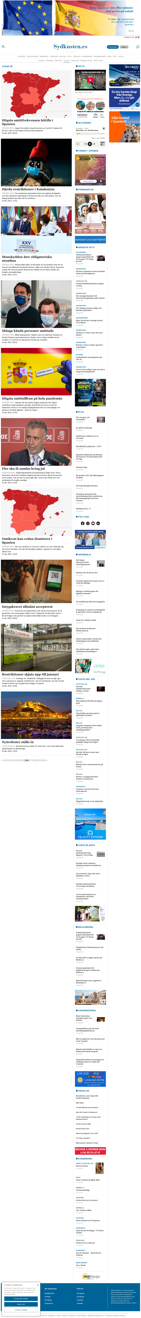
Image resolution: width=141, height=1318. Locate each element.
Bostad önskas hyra (83, 1128)
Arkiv (109, 56)
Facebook (80, 1297)
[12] (9, 760)
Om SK (120, 56)
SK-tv (69, 56)
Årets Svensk (98, 60)
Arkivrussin (58, 60)
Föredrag (48, 1300)
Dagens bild (75, 60)
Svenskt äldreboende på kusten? (87, 1107)
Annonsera (49, 1303)
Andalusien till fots (86, 60)
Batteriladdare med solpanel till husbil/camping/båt (87, 1097)
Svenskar (54, 56)
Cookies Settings (21, 1310)
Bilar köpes (80, 1102)
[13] (14, 760)
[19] (39, 760)
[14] (18, 760)
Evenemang (87, 56)
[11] (5, 760)
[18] (35, 760)
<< (2, 760)
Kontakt (47, 1297)
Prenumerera (112, 47)
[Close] (38, 1285)
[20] (44, 760)
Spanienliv (43, 56)
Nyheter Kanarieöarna (115, 1315)
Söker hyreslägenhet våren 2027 (87, 1133)
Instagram (80, 1293)
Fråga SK (77, 56)
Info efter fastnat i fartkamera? (87, 1112)
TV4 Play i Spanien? (83, 1138)
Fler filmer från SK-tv (84, 92)
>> (47, 760)
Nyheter (21, 56)
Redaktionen (49, 1293)
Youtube (80, 1303)
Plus (115, 56)
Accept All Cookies (21, 1299)
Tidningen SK (86, 189)
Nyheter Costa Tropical (58, 1315)
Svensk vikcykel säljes (83, 1124)
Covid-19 (66, 60)
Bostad (63, 56)
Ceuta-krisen (32, 56)
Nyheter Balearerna (96, 1315)
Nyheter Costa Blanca (78, 1315)
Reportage (49, 60)
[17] (31, 760)
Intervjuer (42, 60)
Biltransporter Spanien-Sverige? (87, 1143)
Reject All (21, 1304)
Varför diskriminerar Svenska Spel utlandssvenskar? (88, 1118)
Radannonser (100, 56)
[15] (22, 760)
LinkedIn (80, 1300)
